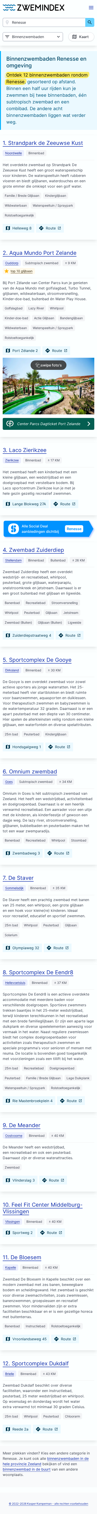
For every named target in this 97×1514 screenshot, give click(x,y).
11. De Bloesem (22, 1257)
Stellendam (13, 560)
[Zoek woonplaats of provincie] (89, 22)
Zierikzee (12, 460)
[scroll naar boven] (88, 1501)
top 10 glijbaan (21, 271)
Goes (9, 782)
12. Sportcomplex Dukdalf (36, 1363)
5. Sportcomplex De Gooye (37, 660)
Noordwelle (13, 153)
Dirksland (12, 670)
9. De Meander (21, 1125)
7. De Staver (18, 878)
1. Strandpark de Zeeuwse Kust (43, 143)
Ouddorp (11, 263)
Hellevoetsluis (15, 983)
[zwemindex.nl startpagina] (33, 7)
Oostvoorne (13, 1135)
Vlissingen (12, 1221)
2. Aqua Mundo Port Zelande (39, 253)
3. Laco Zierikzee (24, 450)
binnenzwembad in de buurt (27, 1469)
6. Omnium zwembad (30, 771)
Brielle (9, 1374)
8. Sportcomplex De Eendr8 (38, 972)
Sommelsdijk (14, 888)
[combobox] (44, 22)
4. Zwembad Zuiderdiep (33, 550)
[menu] (91, 7)
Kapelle (10, 1267)
